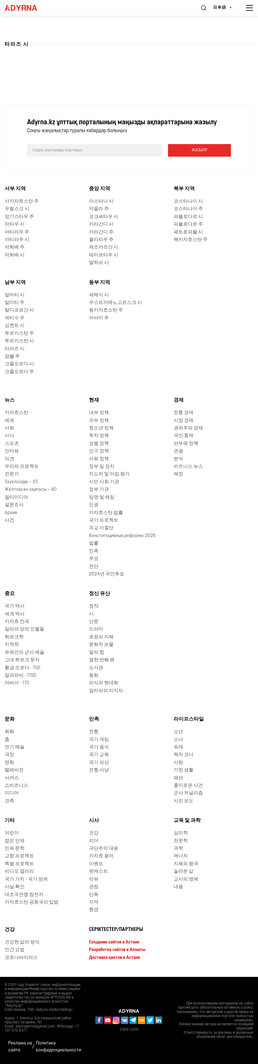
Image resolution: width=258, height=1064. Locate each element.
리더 (93, 841)
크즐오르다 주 (19, 372)
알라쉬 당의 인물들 (24, 629)
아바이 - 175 (17, 683)
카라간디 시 (101, 224)
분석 (178, 459)
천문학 (181, 841)
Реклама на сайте (20, 1046)
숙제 (178, 747)
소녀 (178, 739)
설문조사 (14, 505)
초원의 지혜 (101, 637)
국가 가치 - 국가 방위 (26, 879)
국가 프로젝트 (103, 520)
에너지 (181, 856)
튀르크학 (14, 637)
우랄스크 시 (17, 209)
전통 (93, 732)
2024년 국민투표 (106, 574)
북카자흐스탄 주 (191, 240)
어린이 (12, 833)
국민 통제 (184, 436)
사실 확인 (15, 887)
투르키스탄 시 (19, 341)
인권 (93, 505)
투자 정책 (99, 436)
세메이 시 (99, 295)
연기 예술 (15, 747)
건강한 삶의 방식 (22, 942)
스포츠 (12, 443)
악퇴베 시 (15, 255)
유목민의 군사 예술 (24, 652)
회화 (9, 732)
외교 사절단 (101, 528)
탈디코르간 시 (19, 310)
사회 (9, 428)
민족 (93, 551)
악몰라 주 (99, 209)
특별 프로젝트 (19, 864)
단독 (93, 895)
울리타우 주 (101, 240)
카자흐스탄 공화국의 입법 (32, 902)
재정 (178, 474)
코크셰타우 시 (103, 217)
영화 (9, 762)
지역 (93, 902)
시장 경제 (184, 420)
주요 (93, 559)
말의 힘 (96, 652)
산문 (93, 621)
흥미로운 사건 (188, 785)
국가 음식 (99, 747)
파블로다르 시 (188, 217)
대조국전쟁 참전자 (24, 895)
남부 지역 (15, 282)
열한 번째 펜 (102, 660)
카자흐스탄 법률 (106, 513)
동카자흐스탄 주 (106, 310)
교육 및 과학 (187, 820)
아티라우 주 (17, 232)
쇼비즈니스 (16, 785)
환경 (93, 910)
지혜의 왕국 (186, 864)
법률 (93, 543)
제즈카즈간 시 (103, 247)
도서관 (96, 668)
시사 (9, 436)
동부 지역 (99, 282)
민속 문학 (15, 848)
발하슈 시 (99, 262)
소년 (178, 732)
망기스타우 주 (19, 217)
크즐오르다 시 (19, 364)
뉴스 (10, 400)
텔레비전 (14, 770)
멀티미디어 (16, 497)
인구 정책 (99, 451)
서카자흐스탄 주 (22, 201)
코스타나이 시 (188, 201)
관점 (93, 887)
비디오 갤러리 (19, 871)
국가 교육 (99, 755)
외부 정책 (99, 420)
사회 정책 (99, 459)
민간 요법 (15, 950)
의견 (9, 459)
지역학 (12, 644)
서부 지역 (15, 188)
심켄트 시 (15, 325)
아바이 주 (99, 318)
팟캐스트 (98, 871)
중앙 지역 (99, 188)
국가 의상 (99, 762)
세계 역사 (15, 614)
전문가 (12, 474)
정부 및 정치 (102, 466)
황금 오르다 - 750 (22, 668)
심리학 (181, 833)
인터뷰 (12, 451)
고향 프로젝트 (19, 856)
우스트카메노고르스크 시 (115, 302)
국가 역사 (15, 606)
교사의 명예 (186, 879)
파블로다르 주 (188, 224)
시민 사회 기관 (104, 482)
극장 (9, 755)
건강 (93, 833)
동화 (93, 675)
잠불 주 (12, 356)
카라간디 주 (101, 232)
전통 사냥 (99, 770)
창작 (93, 606)
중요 (10, 593)
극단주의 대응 (103, 848)
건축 (9, 801)
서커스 (12, 778)
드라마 (96, 629)
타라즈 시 (15, 349)
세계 (9, 420)
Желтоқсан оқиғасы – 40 (31, 489)
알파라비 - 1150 (20, 675)
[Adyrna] (28, 8)
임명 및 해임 (102, 497)
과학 (178, 848)
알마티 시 (15, 295)
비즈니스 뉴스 (188, 466)
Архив (11, 513)
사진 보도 (184, 801)
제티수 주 (15, 318)
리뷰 (93, 879)
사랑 (178, 762)
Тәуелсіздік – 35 (21, 482)
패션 (178, 778)
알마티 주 (15, 302)
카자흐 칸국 (17, 621)
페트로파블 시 (188, 232)
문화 (10, 719)
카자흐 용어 (101, 856)
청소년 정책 (101, 428)
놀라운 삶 (184, 871)
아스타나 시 (101, 201)
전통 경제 (184, 413)
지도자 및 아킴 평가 (109, 474)
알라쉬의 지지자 (106, 691)
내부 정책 (99, 413)
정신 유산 (99, 593)
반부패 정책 (186, 443)
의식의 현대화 (103, 683)
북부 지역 (184, 188)
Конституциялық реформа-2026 (122, 536)
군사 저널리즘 (188, 793)
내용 (178, 887)
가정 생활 (184, 770)
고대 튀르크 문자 (22, 660)
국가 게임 (99, 739)
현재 (94, 400)
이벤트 (96, 864)
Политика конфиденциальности (58, 1046)
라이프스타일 (189, 719)
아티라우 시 (17, 240)
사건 (9, 520)
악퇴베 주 (15, 247)
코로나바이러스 (21, 957)
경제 (179, 400)
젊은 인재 (15, 841)
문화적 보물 (101, 644)
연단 (93, 566)
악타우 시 (15, 224)
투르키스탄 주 (19, 333)
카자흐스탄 (16, 413)
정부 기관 (99, 489)
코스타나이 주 (188, 209)
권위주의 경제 (188, 428)
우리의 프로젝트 (22, 466)
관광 (178, 451)
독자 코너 (184, 755)
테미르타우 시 (103, 255)
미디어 (12, 793)
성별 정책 (99, 443)
